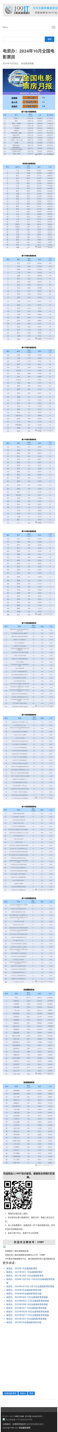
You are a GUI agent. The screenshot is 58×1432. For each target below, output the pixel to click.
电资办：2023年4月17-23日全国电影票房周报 (27, 1315)
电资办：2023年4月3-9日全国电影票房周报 (26, 1319)
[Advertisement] (29, 1357)
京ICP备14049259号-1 (34, 1416)
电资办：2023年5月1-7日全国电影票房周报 (26, 1308)
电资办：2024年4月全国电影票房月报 (23, 1293)
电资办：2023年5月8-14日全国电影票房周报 (27, 1304)
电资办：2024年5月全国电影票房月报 (23, 1290)
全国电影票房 (10, 1393)
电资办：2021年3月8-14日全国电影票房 (25, 1275)
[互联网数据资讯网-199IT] (29, 10)
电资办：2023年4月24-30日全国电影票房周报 (27, 1311)
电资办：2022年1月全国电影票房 (21, 1268)
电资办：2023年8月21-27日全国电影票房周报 (27, 1301)
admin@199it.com (11, 1428)
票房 (31, 1393)
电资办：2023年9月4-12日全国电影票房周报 (27, 1297)
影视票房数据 (27, 63)
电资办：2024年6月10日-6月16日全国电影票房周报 (30, 1286)
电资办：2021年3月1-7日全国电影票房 (24, 1272)
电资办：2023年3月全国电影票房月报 (23, 1322)
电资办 (23, 1393)
